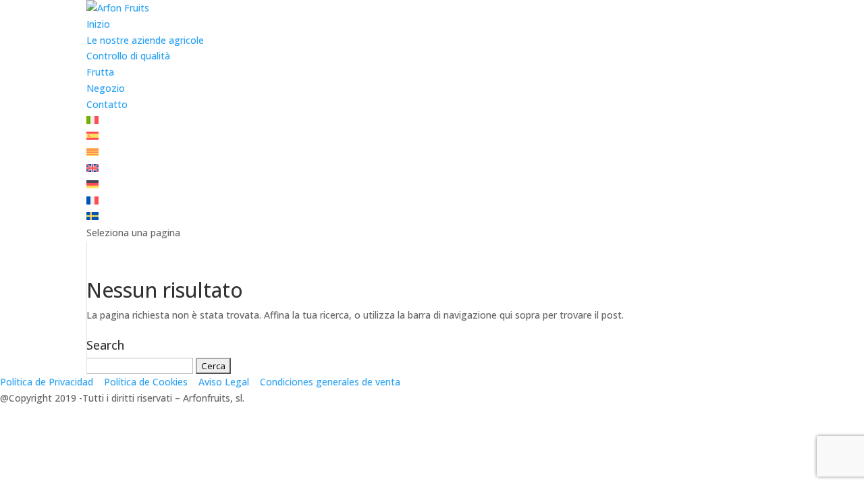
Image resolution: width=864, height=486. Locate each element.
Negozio (105, 88)
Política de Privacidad (46, 381)
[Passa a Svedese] (92, 216)
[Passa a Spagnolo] (92, 136)
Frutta (100, 71)
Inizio (98, 24)
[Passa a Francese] (92, 200)
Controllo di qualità (128, 55)
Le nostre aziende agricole (145, 40)
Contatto (107, 104)
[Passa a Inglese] (92, 168)
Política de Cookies (146, 381)
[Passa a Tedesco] (92, 184)
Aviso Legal (223, 381)
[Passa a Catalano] (92, 152)
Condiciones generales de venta (330, 381)
